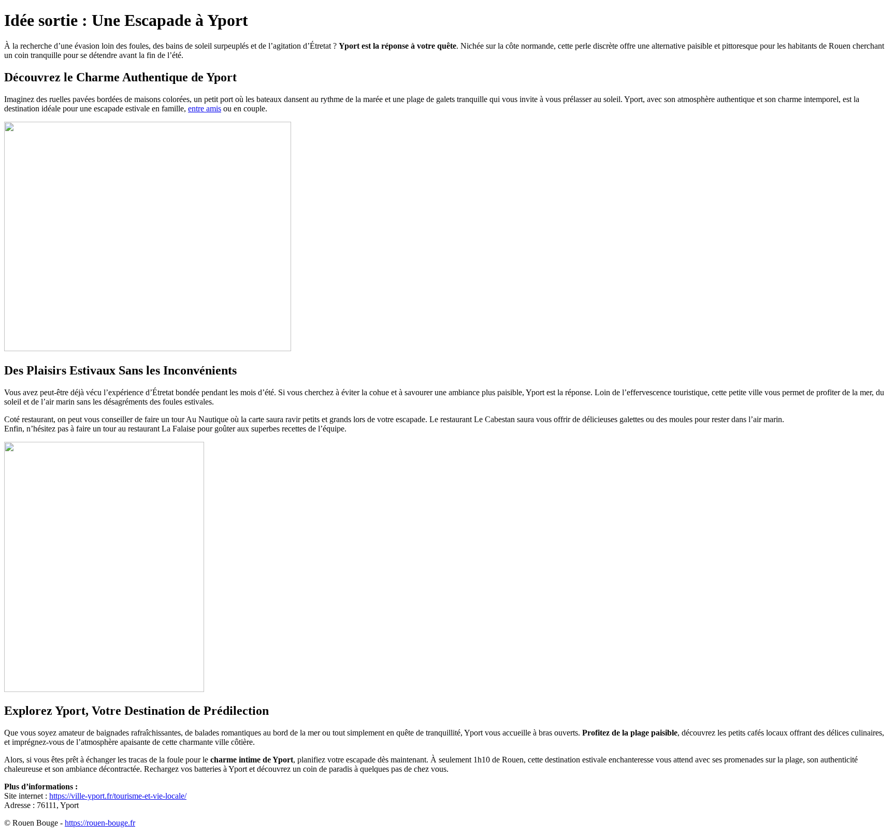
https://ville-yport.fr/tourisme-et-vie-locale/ (117, 795)
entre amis (204, 108)
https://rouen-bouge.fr (100, 822)
